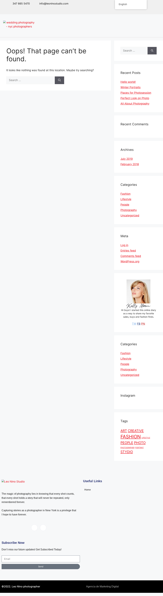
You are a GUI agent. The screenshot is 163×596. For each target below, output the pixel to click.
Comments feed (130, 256)
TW (134, 323)
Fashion (125, 193)
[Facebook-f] (23, 9)
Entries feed (128, 250)
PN (143, 323)
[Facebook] (34, 527)
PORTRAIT (139, 448)
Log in (124, 245)
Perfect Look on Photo (134, 98)
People (124, 204)
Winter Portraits (130, 87)
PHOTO (140, 443)
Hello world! (128, 81)
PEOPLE (126, 443)
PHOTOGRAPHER (127, 448)
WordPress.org (129, 261)
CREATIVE (136, 431)
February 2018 (129, 164)
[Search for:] (30, 80)
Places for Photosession (135, 92)
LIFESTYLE (146, 438)
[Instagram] (30, 9)
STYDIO (126, 452)
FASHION (130, 436)
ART (123, 431)
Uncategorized (129, 215)
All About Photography (134, 103)
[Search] (59, 80)
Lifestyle (125, 199)
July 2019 (126, 158)
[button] (148, 25)
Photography (128, 210)
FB (138, 323)
